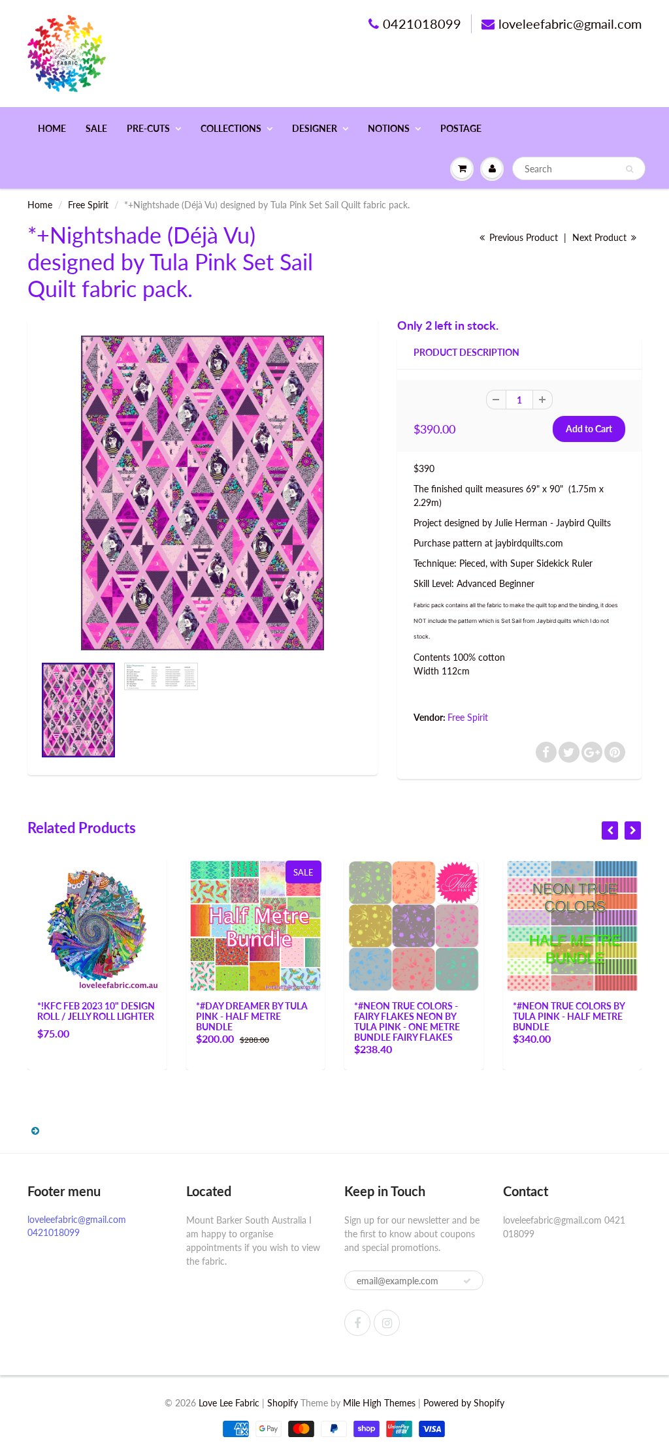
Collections (231, 128)
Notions (389, 128)
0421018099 (422, 23)
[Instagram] (387, 1323)
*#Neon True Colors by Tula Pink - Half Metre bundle (569, 1016)
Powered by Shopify (463, 1402)
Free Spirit (88, 204)
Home (52, 128)
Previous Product (522, 237)
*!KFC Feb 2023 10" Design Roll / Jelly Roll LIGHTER (96, 1011)
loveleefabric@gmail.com (570, 23)
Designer (314, 128)
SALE (96, 128)
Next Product (600, 237)
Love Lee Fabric (229, 1402)
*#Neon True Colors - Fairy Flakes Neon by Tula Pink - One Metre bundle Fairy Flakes (407, 1021)
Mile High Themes (379, 1402)
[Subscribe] (467, 1281)
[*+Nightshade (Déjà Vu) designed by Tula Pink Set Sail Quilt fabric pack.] (202, 493)
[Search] (629, 169)
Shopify (282, 1402)
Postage (460, 128)
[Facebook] (357, 1323)
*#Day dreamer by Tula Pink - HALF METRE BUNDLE (252, 1016)
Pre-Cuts (148, 128)
